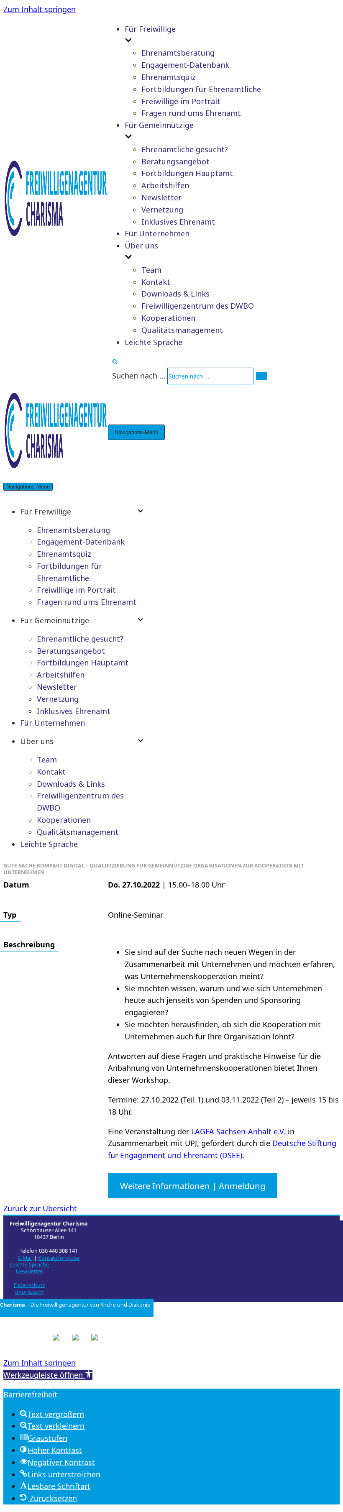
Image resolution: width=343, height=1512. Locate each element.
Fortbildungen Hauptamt (187, 173)
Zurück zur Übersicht (40, 1208)
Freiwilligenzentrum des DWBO (197, 306)
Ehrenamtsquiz (168, 77)
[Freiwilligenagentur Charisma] (55, 237)
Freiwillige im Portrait (180, 101)
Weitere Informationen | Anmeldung (192, 1185)
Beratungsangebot (175, 161)
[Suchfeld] (115, 361)
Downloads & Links (175, 294)
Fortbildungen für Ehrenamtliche (201, 89)
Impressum (29, 1291)
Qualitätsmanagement (182, 330)
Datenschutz (29, 1285)
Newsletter (161, 197)
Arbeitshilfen (165, 185)
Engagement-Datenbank (185, 65)
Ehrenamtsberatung (178, 53)
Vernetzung (162, 210)
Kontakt (155, 282)
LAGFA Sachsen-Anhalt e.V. (238, 1131)
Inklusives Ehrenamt (178, 222)
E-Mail (25, 1257)
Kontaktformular (59, 1257)
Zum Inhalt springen (39, 9)
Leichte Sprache (153, 342)
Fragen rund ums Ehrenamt (191, 113)
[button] (47, 1375)
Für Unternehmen (157, 233)
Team (151, 270)
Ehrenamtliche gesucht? (184, 149)
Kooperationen (168, 318)
